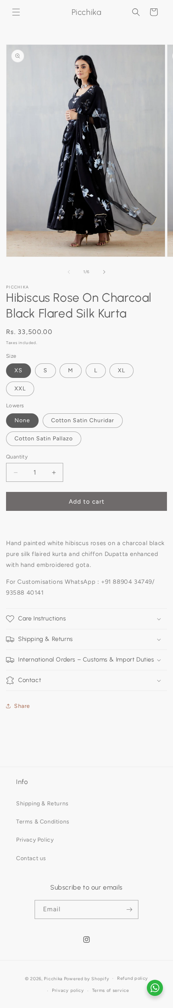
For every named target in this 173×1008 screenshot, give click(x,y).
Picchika (53, 978)
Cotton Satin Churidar (82, 420)
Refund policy (132, 978)
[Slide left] (69, 272)
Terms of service (110, 990)
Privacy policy (68, 990)
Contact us (31, 858)
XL (121, 370)
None (22, 420)
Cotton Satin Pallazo (43, 438)
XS (18, 370)
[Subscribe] (129, 909)
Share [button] (22, 706)
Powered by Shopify (86, 978)
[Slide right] (104, 272)
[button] (16, 12)
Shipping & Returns (42, 803)
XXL (20, 388)
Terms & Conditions (43, 821)
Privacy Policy (35, 839)
